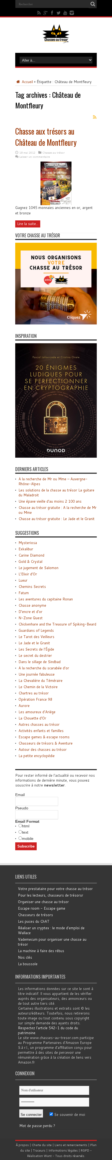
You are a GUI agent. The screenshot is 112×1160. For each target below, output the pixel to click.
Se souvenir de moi (69, 1114)
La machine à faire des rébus (41, 950)
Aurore (24, 705)
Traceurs (39, 1150)
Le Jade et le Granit (34, 642)
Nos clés (25, 957)
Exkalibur (25, 548)
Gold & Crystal (30, 561)
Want (48, 1156)
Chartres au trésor (33, 693)
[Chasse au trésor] (56, 39)
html (25, 826)
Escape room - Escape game (41, 908)
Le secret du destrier (35, 655)
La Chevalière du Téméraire (40, 680)
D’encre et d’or (30, 611)
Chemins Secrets (32, 586)
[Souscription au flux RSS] (94, 117)
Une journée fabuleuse (36, 674)
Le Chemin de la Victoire (38, 686)
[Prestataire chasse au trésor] (56, 323)
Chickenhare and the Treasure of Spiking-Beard (57, 624)
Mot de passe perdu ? (37, 1125)
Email (20, 794)
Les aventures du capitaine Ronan (45, 599)
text (25, 832)
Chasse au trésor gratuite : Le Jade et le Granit (56, 518)
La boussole (28, 963)
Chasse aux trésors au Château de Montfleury (46, 137)
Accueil (27, 81)
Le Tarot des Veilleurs (36, 636)
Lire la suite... (27, 223)
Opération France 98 (35, 699)
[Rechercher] (93, 4)
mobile (27, 838)
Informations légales (63, 1150)
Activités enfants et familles (41, 730)
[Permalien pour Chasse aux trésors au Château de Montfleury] (56, 203)
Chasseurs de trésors (35, 914)
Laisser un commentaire (34, 157)
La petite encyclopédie (36, 755)
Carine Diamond (31, 555)
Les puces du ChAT (33, 921)
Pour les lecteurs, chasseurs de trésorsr (50, 895)
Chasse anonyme (32, 605)
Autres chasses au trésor (39, 724)
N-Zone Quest (30, 617)
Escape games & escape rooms (44, 736)
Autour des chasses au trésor (42, 749)
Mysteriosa (27, 542)
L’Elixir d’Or (27, 574)
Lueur (22, 580)
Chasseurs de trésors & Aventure (45, 743)
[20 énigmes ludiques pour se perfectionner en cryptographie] (56, 456)
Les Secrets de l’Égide (36, 649)
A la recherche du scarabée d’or (43, 668)
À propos (22, 1145)
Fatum (23, 592)
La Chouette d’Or (32, 718)
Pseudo (21, 808)
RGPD (85, 1150)
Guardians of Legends (36, 630)
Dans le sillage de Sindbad (39, 661)
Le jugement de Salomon (38, 567)
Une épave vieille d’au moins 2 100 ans (50, 501)
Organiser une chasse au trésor (43, 901)
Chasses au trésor (53, 152)
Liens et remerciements (71, 1145)
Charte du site (42, 1145)
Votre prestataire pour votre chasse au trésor (55, 888)
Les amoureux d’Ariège (36, 711)
